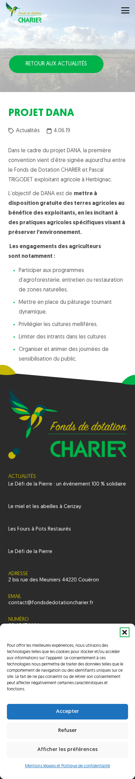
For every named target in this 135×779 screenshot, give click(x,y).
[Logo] (24, 12)
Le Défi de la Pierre (30, 551)
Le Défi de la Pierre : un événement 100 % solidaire (67, 484)
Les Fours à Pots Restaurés (39, 529)
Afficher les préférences (67, 749)
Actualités (28, 131)
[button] (124, 632)
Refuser (67, 730)
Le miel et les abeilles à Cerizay (44, 506)
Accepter (67, 711)
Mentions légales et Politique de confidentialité (67, 766)
